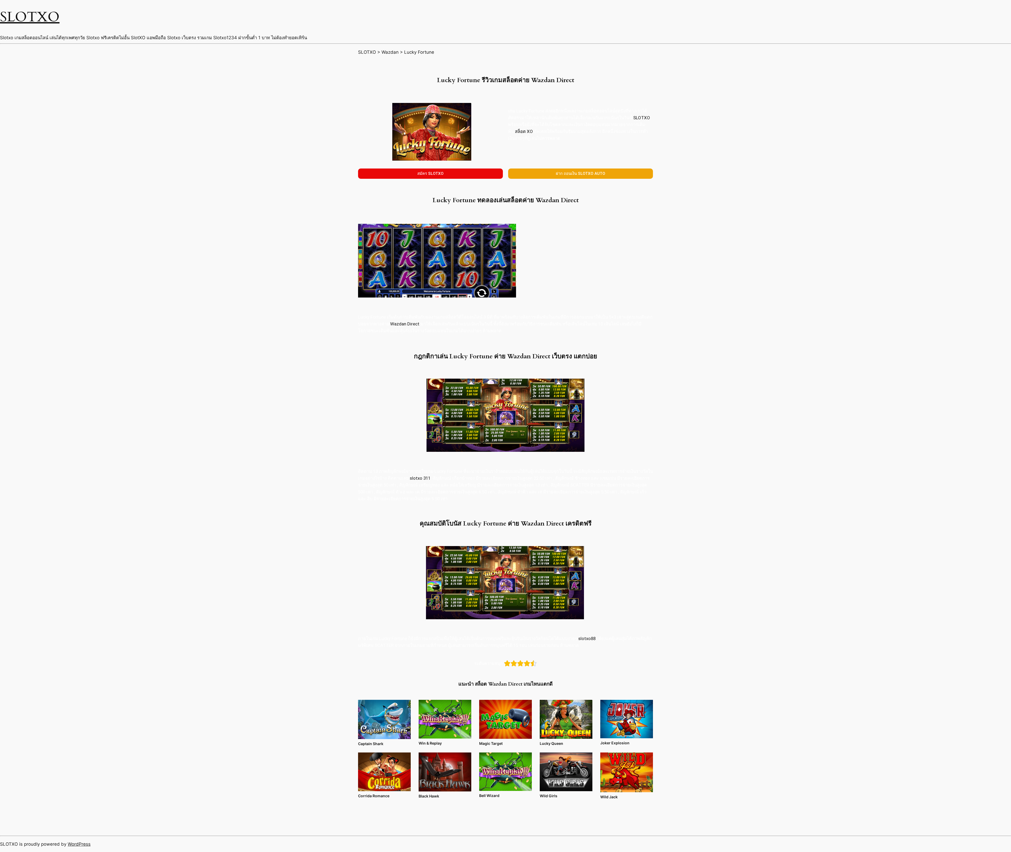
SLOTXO (30, 17)
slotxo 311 (420, 478)
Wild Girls (548, 796)
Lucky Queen (551, 743)
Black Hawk (429, 796)
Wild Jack (609, 797)
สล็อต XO (524, 131)
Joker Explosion (615, 743)
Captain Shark (370, 743)
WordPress (79, 844)
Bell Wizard (489, 795)
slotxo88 (587, 638)
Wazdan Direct (405, 323)
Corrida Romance (373, 796)
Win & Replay (430, 743)
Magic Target (491, 743)
